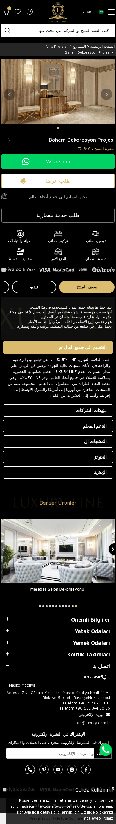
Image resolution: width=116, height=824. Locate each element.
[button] (58, 128)
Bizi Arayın (92, 676)
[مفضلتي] (17, 12)
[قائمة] (111, 12)
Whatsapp (58, 161)
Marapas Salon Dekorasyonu (57, 588)
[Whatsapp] (30, 769)
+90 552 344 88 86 (93, 708)
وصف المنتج (87, 286)
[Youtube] (58, 769)
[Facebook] (86, 769)
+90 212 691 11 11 (94, 703)
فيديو (34, 286)
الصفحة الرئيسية (102, 46)
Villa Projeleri (57, 46)
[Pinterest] (44, 769)
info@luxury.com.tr (92, 722)
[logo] (58, 11)
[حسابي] (29, 12)
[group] (58, 92)
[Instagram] (72, 769)
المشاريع (79, 46)
